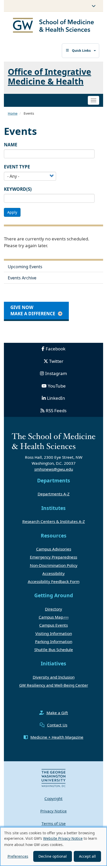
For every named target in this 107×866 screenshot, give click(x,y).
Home (12, 113)
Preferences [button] (18, 856)
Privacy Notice (53, 810)
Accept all (87, 856)
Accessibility (53, 573)
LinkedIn (56, 398)
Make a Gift (57, 712)
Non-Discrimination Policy (53, 565)
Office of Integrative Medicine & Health (49, 76)
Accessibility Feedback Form (53, 581)
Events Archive (22, 278)
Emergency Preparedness (53, 557)
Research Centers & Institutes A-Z (53, 521)
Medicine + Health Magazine (56, 737)
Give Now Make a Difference (32, 310)
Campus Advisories (53, 549)
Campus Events (53, 625)
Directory (53, 609)
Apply (12, 212)
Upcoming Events (25, 267)
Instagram (56, 373)
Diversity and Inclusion (54, 677)
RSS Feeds (56, 411)
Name (10, 145)
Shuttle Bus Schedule (53, 649)
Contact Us (57, 724)
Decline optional (52, 856)
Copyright (53, 798)
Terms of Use (54, 823)
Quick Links (81, 50)
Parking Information (53, 641)
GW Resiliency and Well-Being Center (53, 685)
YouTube (57, 386)
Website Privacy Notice (63, 838)
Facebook (55, 349)
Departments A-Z (54, 493)
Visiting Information (53, 633)
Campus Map (51, 617)
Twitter (56, 361)
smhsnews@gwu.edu (53, 469)
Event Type (17, 167)
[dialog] (53, 846)
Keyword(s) (18, 189)
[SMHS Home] (53, 26)
